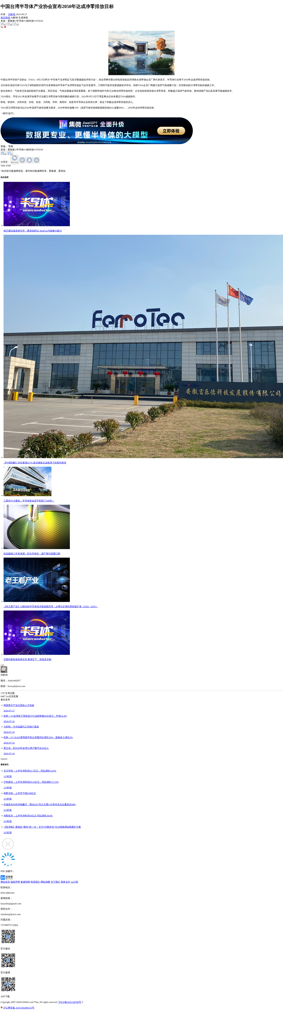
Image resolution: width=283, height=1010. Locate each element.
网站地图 (45, 882)
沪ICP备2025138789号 (70, 1002)
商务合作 (65, 882)
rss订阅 (74, 882)
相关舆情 (6, 17)
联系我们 (35, 882)
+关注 (2, 665)
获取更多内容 (4, 759)
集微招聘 (25, 882)
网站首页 (5, 882)
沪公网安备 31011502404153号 (18, 1007)
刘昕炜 (11, 14)
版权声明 (15, 882)
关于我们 (55, 882)
